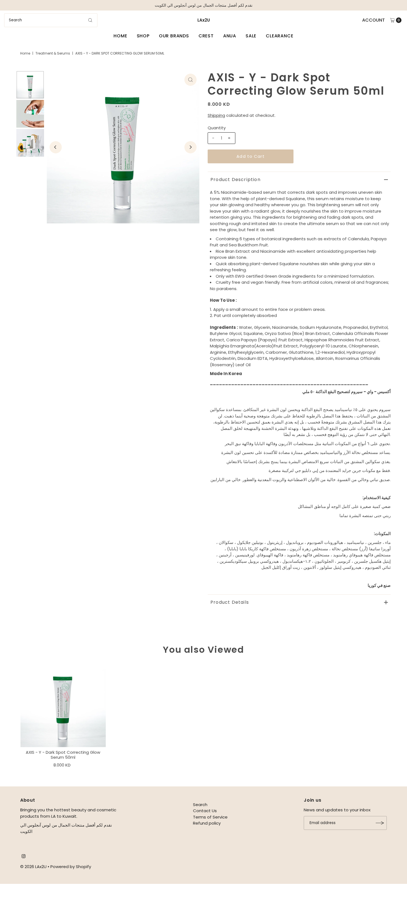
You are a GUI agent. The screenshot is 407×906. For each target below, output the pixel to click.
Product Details (229, 602)
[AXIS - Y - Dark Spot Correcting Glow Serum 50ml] (63, 704)
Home (120, 36)
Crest (206, 36)
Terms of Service (210, 817)
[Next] (190, 147)
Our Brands (174, 36)
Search (200, 804)
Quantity (217, 128)
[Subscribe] (380, 823)
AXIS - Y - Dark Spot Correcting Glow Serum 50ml (63, 754)
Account (373, 20)
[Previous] (56, 147)
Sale (251, 36)
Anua (229, 36)
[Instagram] (23, 857)
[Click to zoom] (190, 80)
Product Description (235, 179)
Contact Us (205, 811)
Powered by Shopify (70, 866)
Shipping (216, 115)
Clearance (279, 36)
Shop (143, 36)
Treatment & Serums (52, 53)
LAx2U (203, 20)
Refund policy (207, 823)
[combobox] (51, 20)
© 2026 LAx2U (33, 866)
